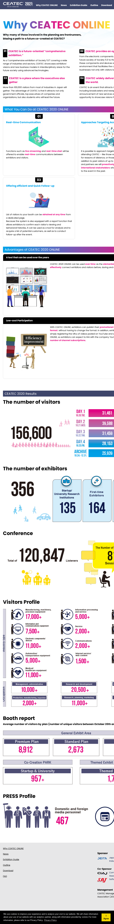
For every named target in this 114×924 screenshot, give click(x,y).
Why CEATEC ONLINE (47, 5)
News (64, 5)
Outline (94, 5)
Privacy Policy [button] (50, 920)
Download (106, 5)
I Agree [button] (106, 917)
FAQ (5, 876)
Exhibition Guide (78, 5)
